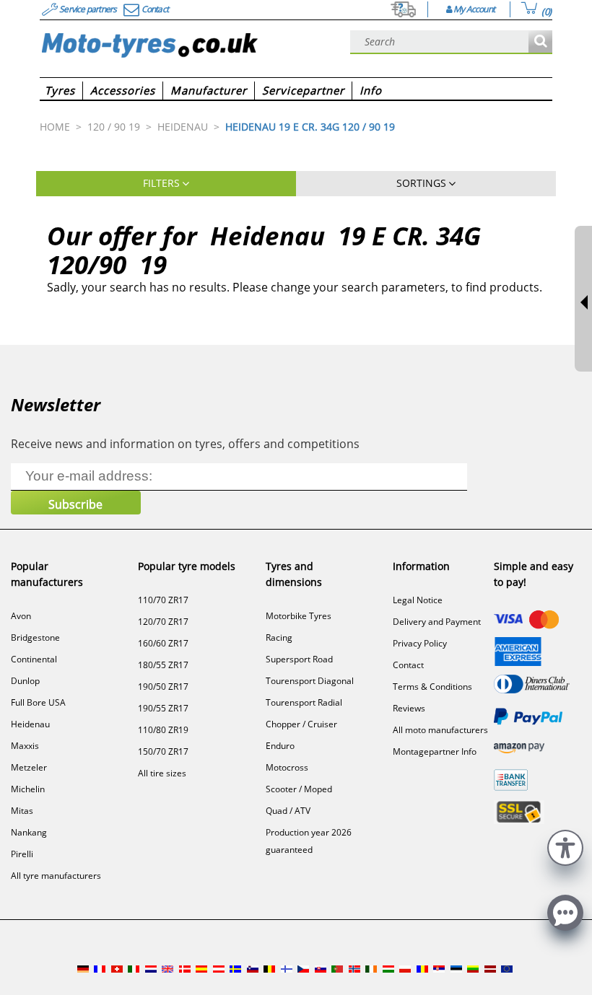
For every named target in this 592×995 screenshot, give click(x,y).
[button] (565, 846)
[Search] (540, 42)
